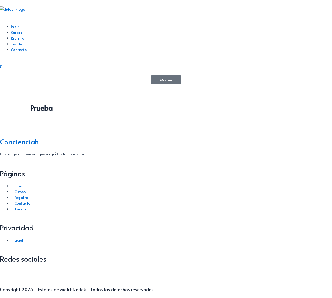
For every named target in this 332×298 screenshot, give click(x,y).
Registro (17, 37)
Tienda (16, 43)
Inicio (15, 26)
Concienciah (19, 142)
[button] (166, 21)
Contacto (19, 49)
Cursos (16, 32)
